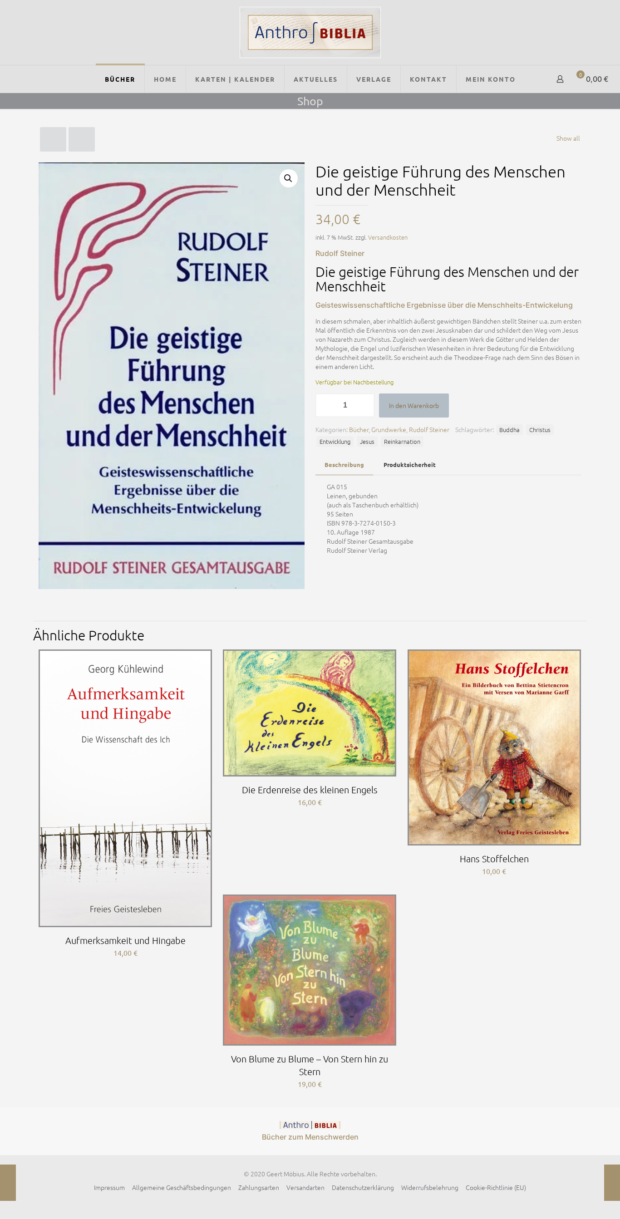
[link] (310, 1125)
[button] (289, 178)
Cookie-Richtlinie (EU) (496, 1187)
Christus (540, 429)
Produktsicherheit (410, 464)
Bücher (359, 429)
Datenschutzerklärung (363, 1187)
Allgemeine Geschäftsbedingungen (181, 1187)
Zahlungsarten (258, 1187)
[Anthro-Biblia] (310, 32)
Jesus (367, 441)
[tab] (344, 465)
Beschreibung (344, 464)
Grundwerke (388, 429)
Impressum (109, 1187)
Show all (568, 138)
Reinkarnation (402, 441)
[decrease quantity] (326, 405)
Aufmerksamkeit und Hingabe (125, 940)
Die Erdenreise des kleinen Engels (310, 789)
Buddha (509, 429)
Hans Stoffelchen (494, 858)
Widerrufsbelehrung (429, 1187)
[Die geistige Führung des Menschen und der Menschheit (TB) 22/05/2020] (612, 1183)
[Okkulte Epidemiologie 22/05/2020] (8, 1183)
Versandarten (305, 1187)
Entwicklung (335, 441)
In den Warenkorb (414, 405)
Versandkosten (388, 237)
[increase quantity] (364, 405)
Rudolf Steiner (429, 429)
